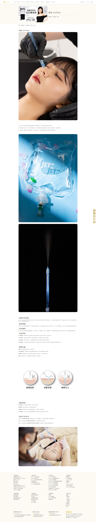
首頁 (15, 2)
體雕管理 (51, 493)
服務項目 (37, 2)
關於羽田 (19, 2)
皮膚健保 (34, 493)
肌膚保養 (27, 25)
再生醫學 (34, 501)
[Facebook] (67, 512)
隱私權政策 (68, 517)
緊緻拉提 (69, 475)
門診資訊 (32, 2)
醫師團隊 (28, 2)
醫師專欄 (48, 2)
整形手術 (69, 493)
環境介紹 (23, 2)
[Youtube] (70, 512)
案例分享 (42, 2)
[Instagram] (69, 512)
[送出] (92, 2)
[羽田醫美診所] (8, 2)
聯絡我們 (53, 2)
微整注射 (51, 475)
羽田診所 (75, 517)
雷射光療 (34, 475)
